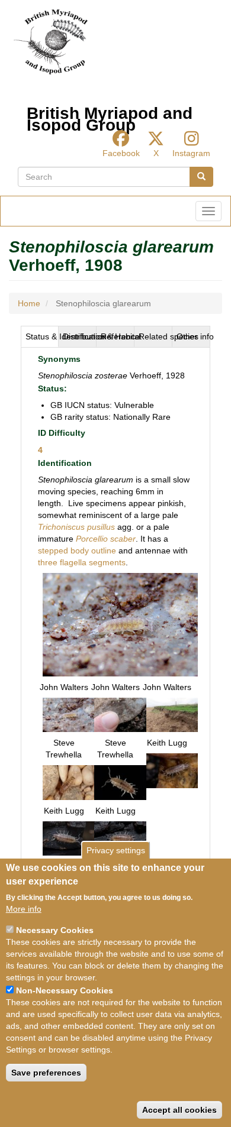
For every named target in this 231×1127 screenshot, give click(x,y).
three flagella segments (82, 562)
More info (23, 909)
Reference (117, 336)
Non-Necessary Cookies (64, 990)
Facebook (121, 153)
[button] (120, 624)
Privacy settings (115, 850)
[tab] (40, 336)
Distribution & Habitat (80, 336)
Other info (193, 336)
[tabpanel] (115, 608)
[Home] (50, 42)
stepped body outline (77, 550)
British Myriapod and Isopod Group (109, 116)
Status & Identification (42, 336)
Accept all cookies (179, 1110)
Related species (155, 336)
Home (29, 303)
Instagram (191, 153)
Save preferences (46, 1072)
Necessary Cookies (55, 930)
